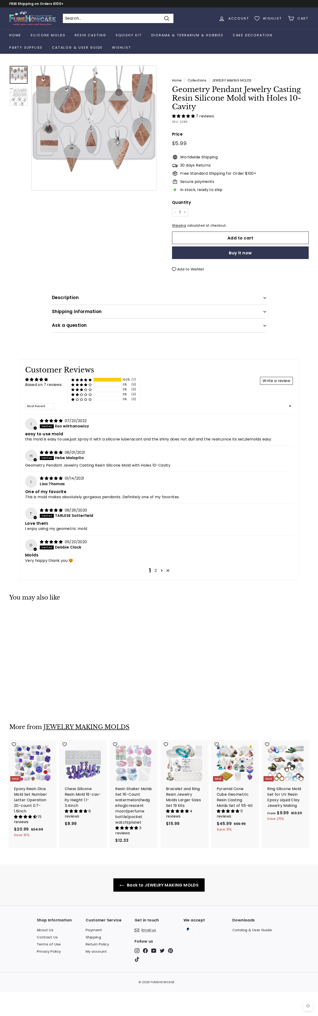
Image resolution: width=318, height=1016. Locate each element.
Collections (197, 80)
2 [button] (156, 570)
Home (15, 35)
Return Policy (97, 944)
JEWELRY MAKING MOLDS (231, 80)
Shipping (179, 225)
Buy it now (240, 253)
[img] (52, 420)
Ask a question (69, 325)
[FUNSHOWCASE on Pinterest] (170, 950)
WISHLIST (121, 47)
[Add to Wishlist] (32, 615)
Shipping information (77, 311)
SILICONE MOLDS (47, 35)
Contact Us (47, 937)
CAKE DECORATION (253, 35)
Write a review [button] (276, 380)
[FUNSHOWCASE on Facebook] (145, 950)
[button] (184, 116)
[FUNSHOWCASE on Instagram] (137, 950)
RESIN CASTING (90, 35)
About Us (45, 929)
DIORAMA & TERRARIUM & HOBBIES (187, 35)
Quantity (181, 202)
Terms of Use (49, 944)
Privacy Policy (49, 951)
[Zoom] (94, 128)
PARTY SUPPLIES (26, 47)
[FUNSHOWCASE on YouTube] (153, 950)
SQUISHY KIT (129, 35)
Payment (94, 929)
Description (65, 297)
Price (177, 134)
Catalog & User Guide (77, 47)
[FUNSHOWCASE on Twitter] (162, 950)
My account (96, 951)
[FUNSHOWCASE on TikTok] (137, 959)
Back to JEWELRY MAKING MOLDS (162, 885)
